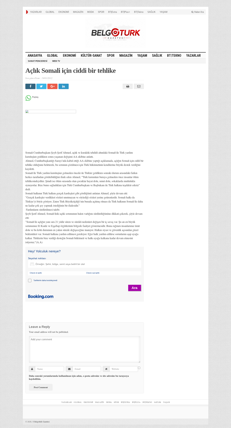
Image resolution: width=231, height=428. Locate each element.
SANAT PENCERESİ (37, 61)
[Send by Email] (138, 86)
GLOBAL (50, 12)
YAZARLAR (36, 12)
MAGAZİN (78, 12)
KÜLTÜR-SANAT (91, 55)
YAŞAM (163, 12)
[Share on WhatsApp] (28, 100)
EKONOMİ (64, 12)
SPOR (101, 12)
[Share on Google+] (52, 86)
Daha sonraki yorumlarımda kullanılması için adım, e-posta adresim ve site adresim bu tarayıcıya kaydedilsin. (79, 377)
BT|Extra (112, 12)
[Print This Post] (127, 86)
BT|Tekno (138, 12)
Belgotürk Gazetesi (41, 421)
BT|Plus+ (125, 12)
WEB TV (56, 61)
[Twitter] (41, 86)
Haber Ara (198, 12)
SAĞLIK (151, 12)
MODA (90, 12)
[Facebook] (30, 86)
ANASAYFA (35, 55)
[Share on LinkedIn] (64, 86)
